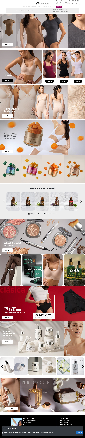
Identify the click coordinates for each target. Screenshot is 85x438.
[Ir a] (42, 395)
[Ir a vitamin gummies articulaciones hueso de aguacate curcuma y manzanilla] (59, 169)
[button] (79, 3)
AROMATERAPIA (44, 6)
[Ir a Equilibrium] (32, 269)
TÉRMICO (25, 6)
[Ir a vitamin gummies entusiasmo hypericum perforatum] (38, 169)
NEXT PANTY (34, 6)
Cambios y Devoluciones (66, 424)
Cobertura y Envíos (64, 420)
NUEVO (54, 6)
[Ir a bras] (53, 269)
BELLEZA (49, 6)
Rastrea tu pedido (64, 422)
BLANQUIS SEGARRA (29, 418)
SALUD (38, 6)
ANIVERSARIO (59, 6)
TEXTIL (29, 6)
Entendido (79, 432)
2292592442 (27, 422)
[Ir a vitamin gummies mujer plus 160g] (16, 169)
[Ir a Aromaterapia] (74, 269)
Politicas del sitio (64, 418)
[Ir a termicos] (10, 270)
